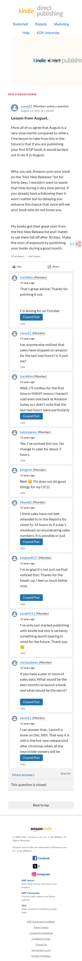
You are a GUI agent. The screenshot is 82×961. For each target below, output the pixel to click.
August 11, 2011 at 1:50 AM (37, 110)
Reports (41, 24)
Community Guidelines (41, 933)
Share (55, 266)
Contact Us (41, 944)
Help (26, 33)
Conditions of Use (41, 938)
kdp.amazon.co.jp (41, 950)
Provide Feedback (41, 956)
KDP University (48, 33)
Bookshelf (20, 24)
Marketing (61, 24)
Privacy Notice (41, 927)
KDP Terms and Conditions (41, 921)
